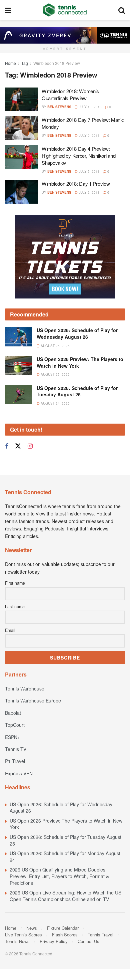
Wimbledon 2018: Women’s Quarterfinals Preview (70, 94)
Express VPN (19, 773)
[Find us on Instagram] (30, 446)
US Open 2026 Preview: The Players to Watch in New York (80, 362)
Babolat (13, 712)
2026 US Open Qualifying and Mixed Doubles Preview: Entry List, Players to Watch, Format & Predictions (59, 876)
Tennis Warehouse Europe (33, 700)
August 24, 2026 (55, 403)
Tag (24, 63)
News (31, 928)
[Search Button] (121, 10)
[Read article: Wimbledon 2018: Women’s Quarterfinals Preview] (21, 99)
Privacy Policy (54, 941)
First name (15, 583)
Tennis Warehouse (24, 688)
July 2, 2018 (89, 192)
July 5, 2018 (89, 171)
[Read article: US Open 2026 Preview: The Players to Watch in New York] (18, 365)
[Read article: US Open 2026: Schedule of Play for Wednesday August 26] (18, 336)
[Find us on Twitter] (18, 446)
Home (10, 63)
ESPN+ (12, 737)
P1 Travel (15, 761)
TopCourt (15, 724)
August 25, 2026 (55, 345)
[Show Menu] (8, 10)
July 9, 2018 (89, 135)
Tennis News (17, 941)
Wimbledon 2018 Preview (56, 63)
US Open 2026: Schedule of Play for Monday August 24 (65, 856)
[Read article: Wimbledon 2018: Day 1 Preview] (21, 192)
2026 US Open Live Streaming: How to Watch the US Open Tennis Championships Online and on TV (65, 895)
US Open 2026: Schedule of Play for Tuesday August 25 (77, 391)
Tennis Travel (100, 934)
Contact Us (88, 941)
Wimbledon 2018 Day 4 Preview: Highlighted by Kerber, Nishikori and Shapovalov (78, 155)
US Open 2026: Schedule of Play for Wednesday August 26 (77, 333)
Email (10, 630)
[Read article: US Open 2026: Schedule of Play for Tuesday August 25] (18, 394)
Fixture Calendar (63, 928)
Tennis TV (15, 749)
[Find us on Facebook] (6, 446)
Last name (15, 607)
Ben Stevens (59, 106)
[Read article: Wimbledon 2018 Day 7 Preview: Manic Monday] (21, 128)
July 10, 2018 (90, 106)
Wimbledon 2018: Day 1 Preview (76, 183)
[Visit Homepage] (65, 10)
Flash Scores (65, 934)
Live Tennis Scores (23, 934)
